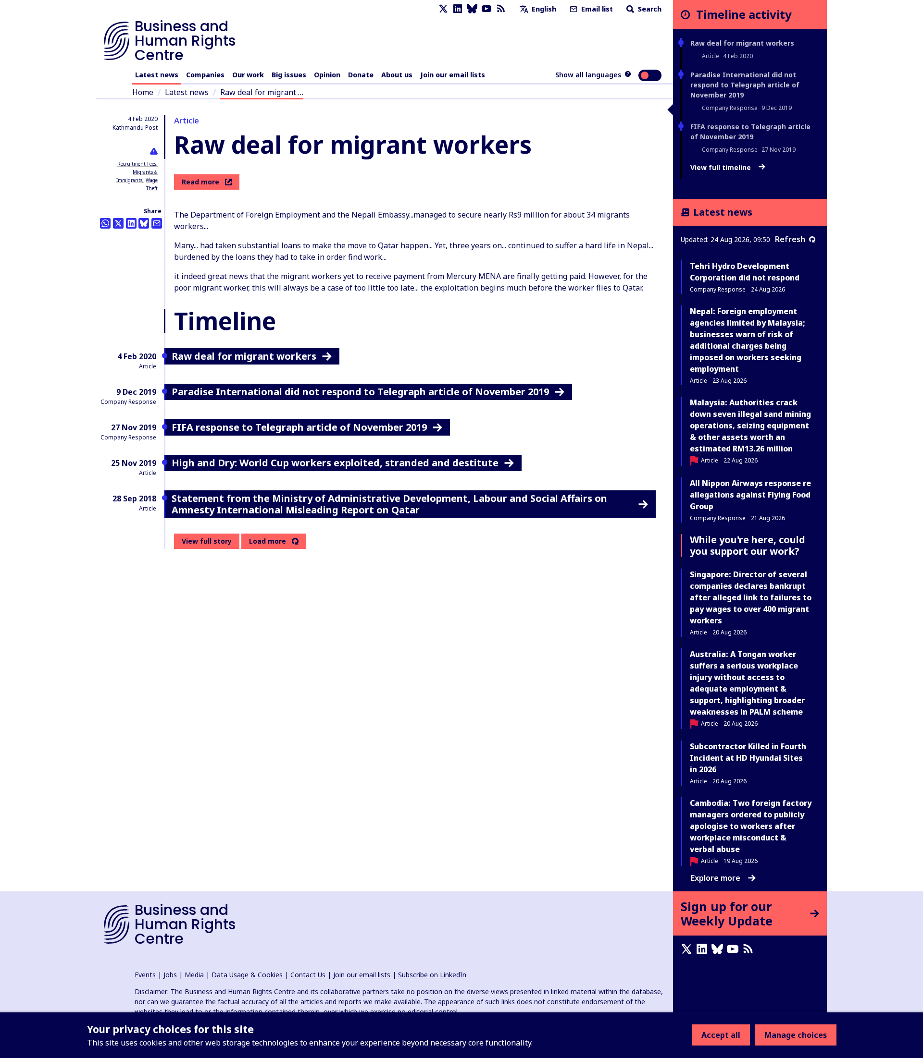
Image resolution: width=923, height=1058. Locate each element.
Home (142, 92)
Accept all (720, 1035)
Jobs (170, 974)
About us (396, 74)
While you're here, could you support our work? (747, 545)
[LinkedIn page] (457, 9)
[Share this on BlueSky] (143, 223)
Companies (205, 74)
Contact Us (307, 974)
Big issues (289, 74)
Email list (596, 8)
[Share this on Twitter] (118, 223)
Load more (267, 541)
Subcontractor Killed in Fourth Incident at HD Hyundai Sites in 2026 (748, 758)
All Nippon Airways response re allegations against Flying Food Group (750, 494)
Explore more (715, 878)
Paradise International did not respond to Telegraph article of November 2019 (744, 84)
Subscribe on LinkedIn (432, 974)
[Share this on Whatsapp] (105, 223)
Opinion (327, 74)
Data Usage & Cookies (247, 974)
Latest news (156, 74)
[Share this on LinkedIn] (131, 223)
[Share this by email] (156, 223)
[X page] (443, 9)
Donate (361, 74)
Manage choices (795, 1035)
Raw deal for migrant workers (742, 43)
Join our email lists (452, 74)
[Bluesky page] (472, 9)
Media (194, 974)
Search (648, 8)
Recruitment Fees (136, 163)
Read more (200, 181)
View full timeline (721, 167)
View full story (207, 541)
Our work (248, 74)
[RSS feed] (501, 9)
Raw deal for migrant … (261, 92)
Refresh (790, 239)
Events (145, 974)
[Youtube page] (486, 9)
